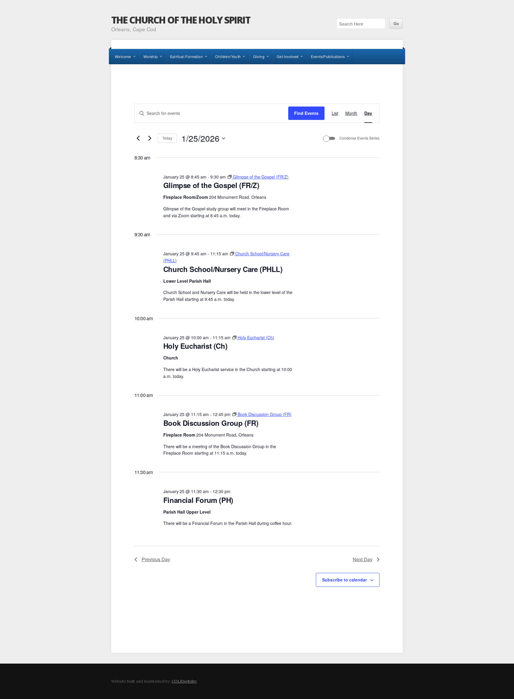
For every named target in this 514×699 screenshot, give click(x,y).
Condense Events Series (359, 138)
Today (167, 137)
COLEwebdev (184, 681)
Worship (150, 56)
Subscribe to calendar (344, 580)
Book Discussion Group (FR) (210, 423)
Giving (258, 56)
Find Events (306, 113)
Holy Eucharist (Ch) (195, 346)
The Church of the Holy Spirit (180, 19)
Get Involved (288, 56)
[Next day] (149, 138)
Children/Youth (228, 56)
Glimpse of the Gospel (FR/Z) (211, 185)
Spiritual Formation (186, 56)
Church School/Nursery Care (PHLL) (223, 269)
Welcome (123, 56)
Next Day (362, 559)
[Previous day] (138, 138)
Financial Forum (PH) (198, 500)
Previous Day (156, 559)
